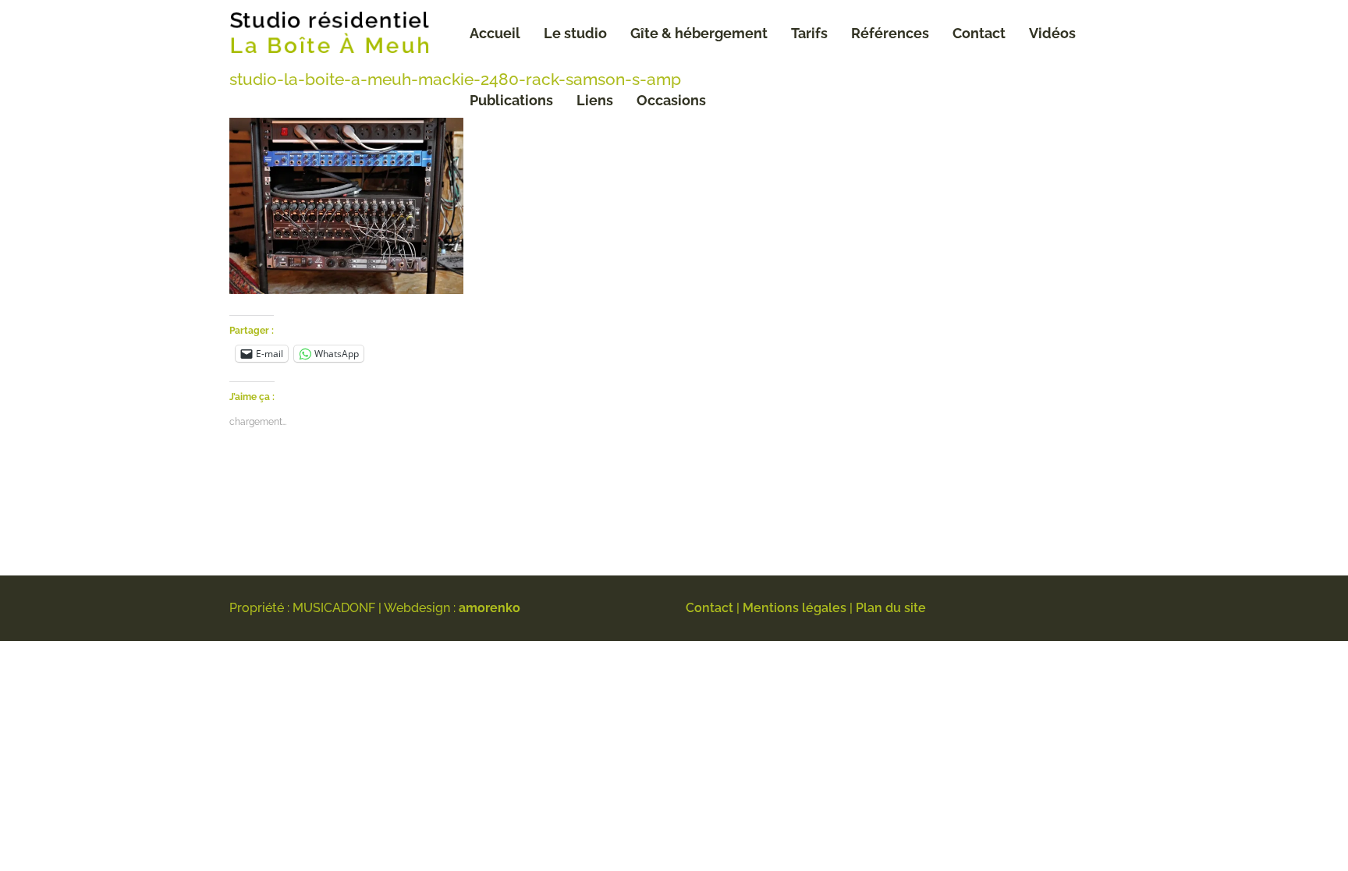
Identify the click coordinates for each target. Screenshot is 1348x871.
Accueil (495, 33)
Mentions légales (794, 607)
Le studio (575, 33)
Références (890, 33)
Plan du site (891, 607)
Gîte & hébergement (699, 33)
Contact (979, 33)
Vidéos (1052, 33)
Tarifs (809, 33)
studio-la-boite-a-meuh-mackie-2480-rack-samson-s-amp (455, 79)
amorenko (489, 607)
